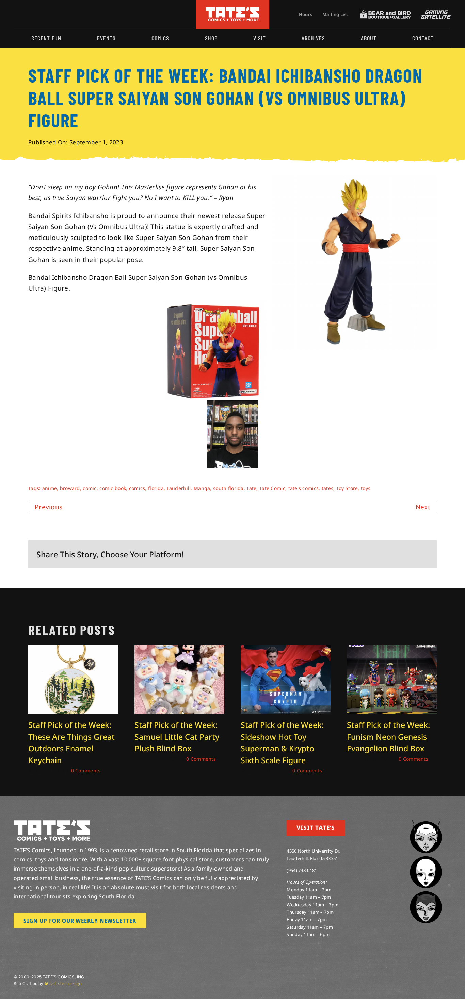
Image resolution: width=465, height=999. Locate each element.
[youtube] (38, 14)
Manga (202, 488)
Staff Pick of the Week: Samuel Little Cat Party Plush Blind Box (176, 736)
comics (137, 488)
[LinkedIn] (390, 554)
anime (49, 488)
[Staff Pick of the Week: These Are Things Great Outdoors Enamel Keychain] (73, 649)
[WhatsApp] (401, 554)
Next (423, 507)
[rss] (60, 14)
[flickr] (49, 14)
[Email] (423, 554)
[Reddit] (379, 554)
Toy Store (347, 488)
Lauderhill (179, 488)
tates (327, 488)
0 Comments (86, 770)
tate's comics (303, 488)
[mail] (70, 14)
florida (156, 488)
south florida (228, 488)
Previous (48, 507)
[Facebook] (357, 554)
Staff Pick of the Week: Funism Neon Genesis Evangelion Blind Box (388, 736)
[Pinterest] (412, 554)
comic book (112, 488)
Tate (251, 488)
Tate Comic (272, 488)
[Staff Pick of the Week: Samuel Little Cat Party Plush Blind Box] (179, 649)
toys (365, 488)
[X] (368, 554)
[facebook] (27, 14)
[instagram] (16, 14)
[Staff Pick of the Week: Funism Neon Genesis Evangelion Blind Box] (392, 649)
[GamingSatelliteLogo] (434, 13)
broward (70, 488)
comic (89, 488)
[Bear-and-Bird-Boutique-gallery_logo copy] (385, 13)
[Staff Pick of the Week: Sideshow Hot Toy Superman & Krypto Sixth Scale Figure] (286, 649)
